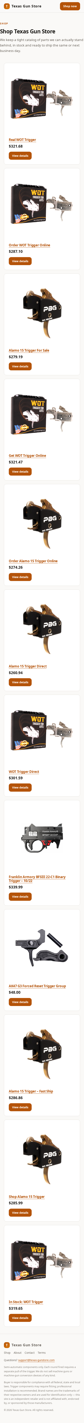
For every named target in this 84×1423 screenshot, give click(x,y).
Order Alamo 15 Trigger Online (33, 561)
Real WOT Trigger (22, 139)
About (17, 1352)
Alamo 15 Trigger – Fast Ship (31, 1091)
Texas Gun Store (23, 6)
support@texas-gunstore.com (36, 1360)
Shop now (70, 6)
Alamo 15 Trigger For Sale (29, 350)
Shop (7, 1352)
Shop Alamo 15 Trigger (27, 1196)
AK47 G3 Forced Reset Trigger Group (37, 986)
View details (20, 156)
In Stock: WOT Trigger (26, 1302)
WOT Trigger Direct (24, 771)
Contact (30, 1352)
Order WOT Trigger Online (29, 245)
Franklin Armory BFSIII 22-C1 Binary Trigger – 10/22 (37, 879)
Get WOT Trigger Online (27, 455)
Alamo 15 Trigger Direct (27, 666)
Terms (42, 1352)
